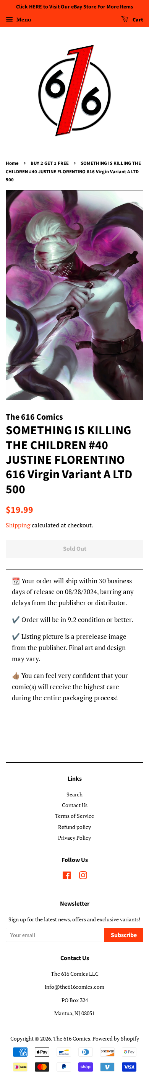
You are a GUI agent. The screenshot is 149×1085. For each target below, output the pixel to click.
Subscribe (124, 935)
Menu (23, 19)
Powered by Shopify (115, 1038)
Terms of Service (74, 815)
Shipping (18, 525)
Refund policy (74, 827)
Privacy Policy (74, 837)
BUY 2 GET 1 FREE (50, 163)
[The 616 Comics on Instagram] (83, 876)
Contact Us (74, 805)
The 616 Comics (71, 1038)
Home (12, 163)
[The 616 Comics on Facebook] (66, 876)
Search (74, 794)
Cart (137, 20)
